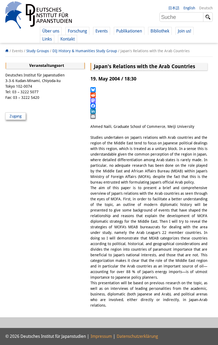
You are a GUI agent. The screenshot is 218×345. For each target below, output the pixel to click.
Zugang (16, 116)
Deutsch (206, 8)
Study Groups (37, 51)
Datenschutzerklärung (137, 336)
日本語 (173, 8)
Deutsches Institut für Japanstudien (38, 16)
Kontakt (67, 39)
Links (47, 39)
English (189, 8)
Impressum (101, 336)
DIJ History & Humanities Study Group (84, 51)
